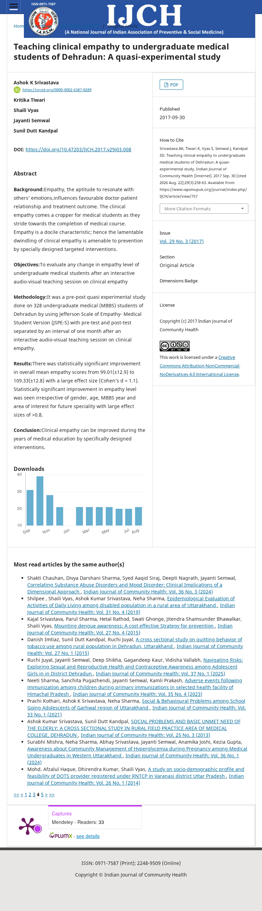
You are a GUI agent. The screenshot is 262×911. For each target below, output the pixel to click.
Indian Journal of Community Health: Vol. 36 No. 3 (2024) (148, 591)
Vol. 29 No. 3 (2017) (79, 26)
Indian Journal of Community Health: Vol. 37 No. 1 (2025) (160, 673)
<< (16, 794)
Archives (43, 26)
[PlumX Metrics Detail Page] (27, 825)
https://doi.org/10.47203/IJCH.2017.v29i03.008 (78, 149)
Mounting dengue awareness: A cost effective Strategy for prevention (134, 625)
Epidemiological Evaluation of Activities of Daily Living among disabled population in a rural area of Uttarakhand (131, 601)
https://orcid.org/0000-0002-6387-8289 (57, 89)
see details (88, 835)
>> (52, 794)
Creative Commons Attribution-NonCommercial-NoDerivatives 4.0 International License (200, 365)
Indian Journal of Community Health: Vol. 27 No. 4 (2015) (130, 629)
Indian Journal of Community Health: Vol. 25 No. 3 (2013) (145, 735)
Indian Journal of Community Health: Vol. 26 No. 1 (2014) (135, 779)
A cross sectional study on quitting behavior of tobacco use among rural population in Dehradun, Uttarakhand (134, 642)
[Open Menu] (13, 7)
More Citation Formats (187, 209)
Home (20, 26)
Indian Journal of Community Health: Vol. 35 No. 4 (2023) (137, 694)
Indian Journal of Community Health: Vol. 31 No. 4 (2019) (131, 608)
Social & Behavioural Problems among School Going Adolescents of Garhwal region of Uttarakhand (136, 704)
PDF (173, 85)
